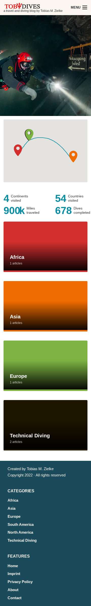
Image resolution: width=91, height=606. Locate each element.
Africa (13, 500)
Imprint (14, 573)
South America (21, 524)
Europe (14, 516)
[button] (18, 150)
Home (13, 566)
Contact (14, 598)
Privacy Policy (20, 582)
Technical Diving (22, 540)
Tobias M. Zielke (40, 469)
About (13, 590)
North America (20, 532)
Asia (11, 508)
